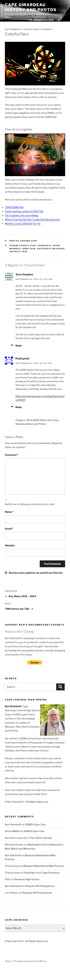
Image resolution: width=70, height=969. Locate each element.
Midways (15, 248)
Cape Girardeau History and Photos (30, 7)
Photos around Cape (23, 241)
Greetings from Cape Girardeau (41, 872)
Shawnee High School (26, 879)
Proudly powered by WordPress (30, 961)
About (8, 961)
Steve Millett (12, 831)
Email (9, 528)
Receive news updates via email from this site (35, 572)
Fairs (56, 245)
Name (9, 511)
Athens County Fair (22, 245)
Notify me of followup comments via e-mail (29, 504)
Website (10, 545)
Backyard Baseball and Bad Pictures (43, 866)
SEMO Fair (29, 248)
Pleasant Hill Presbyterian (40, 886)
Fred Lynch (22, 358)
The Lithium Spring (40, 837)
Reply (18, 345)
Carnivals (44, 245)
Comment (11, 454)
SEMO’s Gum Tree (35, 824)
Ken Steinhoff (43, 29)
